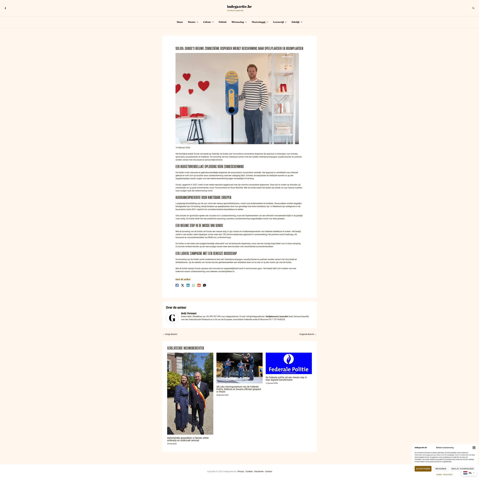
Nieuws (191, 22)
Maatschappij (258, 22)
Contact (268, 471)
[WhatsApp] (193, 285)
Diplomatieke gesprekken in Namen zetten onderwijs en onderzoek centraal (188, 439)
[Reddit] (199, 285)
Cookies (439, 474)
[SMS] (204, 285)
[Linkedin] (188, 285)
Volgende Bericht (308, 334)
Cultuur (207, 22)
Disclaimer (259, 471)
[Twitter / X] (182, 285)
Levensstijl (278, 22)
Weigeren (440, 469)
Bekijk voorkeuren (463, 469)
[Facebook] (5, 8)
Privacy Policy (447, 474)
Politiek (223, 22)
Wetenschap (238, 22)
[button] (474, 447)
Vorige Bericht (169, 334)
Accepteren (423, 469)
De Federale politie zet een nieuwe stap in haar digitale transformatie (286, 378)
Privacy (241, 471)
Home (180, 22)
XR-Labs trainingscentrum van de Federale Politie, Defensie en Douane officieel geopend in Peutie (238, 389)
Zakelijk (295, 22)
